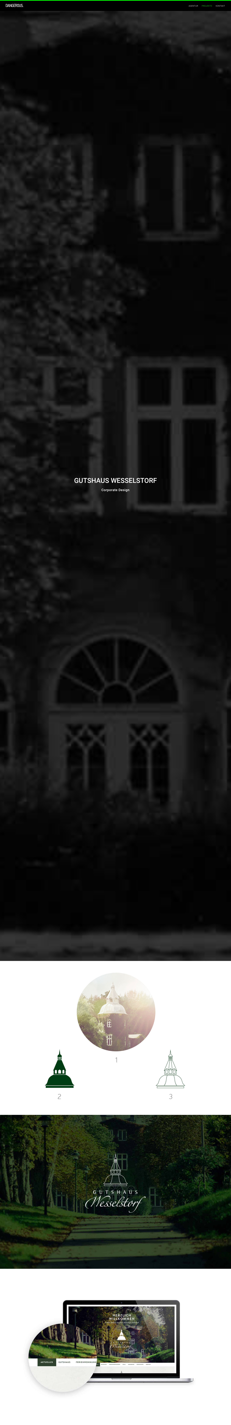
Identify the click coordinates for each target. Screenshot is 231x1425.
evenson (3, 720)
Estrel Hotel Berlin (227, 718)
